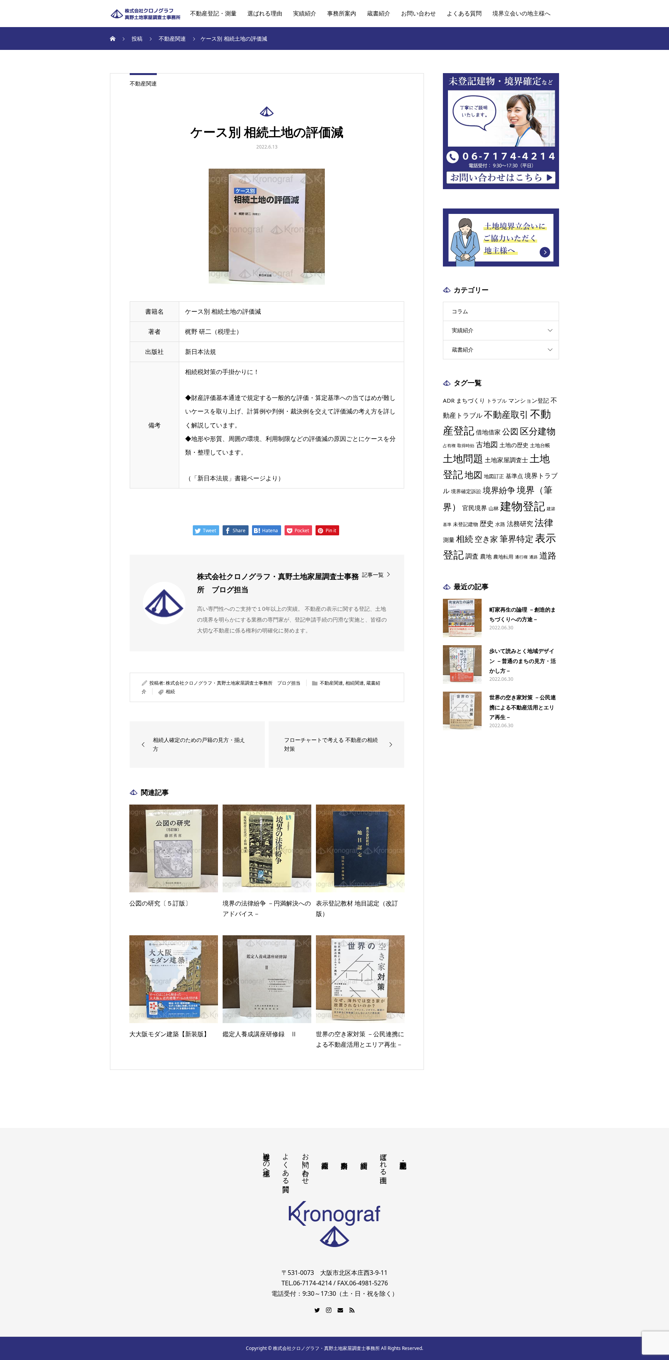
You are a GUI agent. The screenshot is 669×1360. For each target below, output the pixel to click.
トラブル (497, 400)
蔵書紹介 (378, 13)
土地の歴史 (513, 445)
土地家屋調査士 (506, 460)
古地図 (487, 444)
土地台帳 (540, 445)
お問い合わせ (418, 13)
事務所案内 (341, 13)
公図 (510, 431)
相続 (170, 691)
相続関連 (354, 683)
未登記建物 (465, 524)
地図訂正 (494, 476)
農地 (486, 556)
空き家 (486, 539)
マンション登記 (528, 400)
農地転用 (503, 556)
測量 (449, 539)
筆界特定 (516, 538)
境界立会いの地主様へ (521, 13)
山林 (494, 508)
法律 (544, 522)
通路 (533, 557)
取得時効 (465, 445)
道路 (547, 555)
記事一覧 (373, 574)
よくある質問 (464, 13)
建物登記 (522, 506)
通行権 (521, 557)
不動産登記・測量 (213, 13)
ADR (449, 400)
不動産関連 (143, 83)
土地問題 (463, 458)
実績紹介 (304, 13)
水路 (500, 524)
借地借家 (488, 432)
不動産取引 (506, 414)
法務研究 (520, 523)
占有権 (449, 445)
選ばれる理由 (264, 13)
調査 (472, 555)
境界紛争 (499, 489)
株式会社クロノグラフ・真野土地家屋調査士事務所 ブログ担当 (233, 683)
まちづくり (470, 400)
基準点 (514, 476)
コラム (460, 311)
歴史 (487, 523)
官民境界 (474, 508)
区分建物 (538, 431)
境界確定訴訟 (466, 491)
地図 (473, 475)
